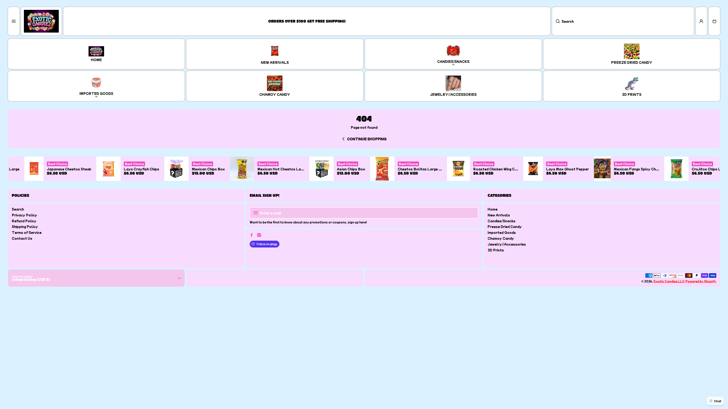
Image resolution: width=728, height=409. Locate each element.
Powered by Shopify (700, 281)
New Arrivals (499, 215)
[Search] (556, 21)
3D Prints (496, 250)
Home (492, 209)
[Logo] (41, 21)
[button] (714, 21)
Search (18, 209)
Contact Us (22, 238)
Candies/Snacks (501, 221)
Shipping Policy (25, 226)
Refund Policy (24, 221)
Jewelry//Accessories (507, 244)
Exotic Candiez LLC (669, 281)
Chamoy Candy (501, 238)
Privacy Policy (24, 215)
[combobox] (623, 21)
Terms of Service (27, 232)
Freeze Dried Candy (505, 226)
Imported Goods (502, 232)
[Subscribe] (473, 213)
